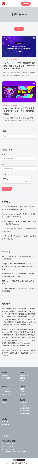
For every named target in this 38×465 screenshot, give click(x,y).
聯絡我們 (26, 4)
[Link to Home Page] (3, 3)
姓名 (4, 154)
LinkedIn (7, 424)
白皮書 (22, 392)
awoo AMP (5, 375)
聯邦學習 (22, 381)
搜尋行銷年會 (6, 394)
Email (4, 164)
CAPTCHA (5, 174)
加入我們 (22, 405)
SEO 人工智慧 (6, 378)
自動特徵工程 (24, 375)
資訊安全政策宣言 (25, 413)
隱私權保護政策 (25, 408)
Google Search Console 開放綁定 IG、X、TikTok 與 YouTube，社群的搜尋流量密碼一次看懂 (18, 266)
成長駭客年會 (6, 392)
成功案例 (22, 394)
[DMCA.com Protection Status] (19, 460)
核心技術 (22, 372)
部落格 (22, 389)
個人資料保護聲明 (25, 411)
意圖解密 (22, 378)
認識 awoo (23, 403)
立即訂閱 (7, 189)
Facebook (7, 422)
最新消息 (4, 403)
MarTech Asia (6, 389)
